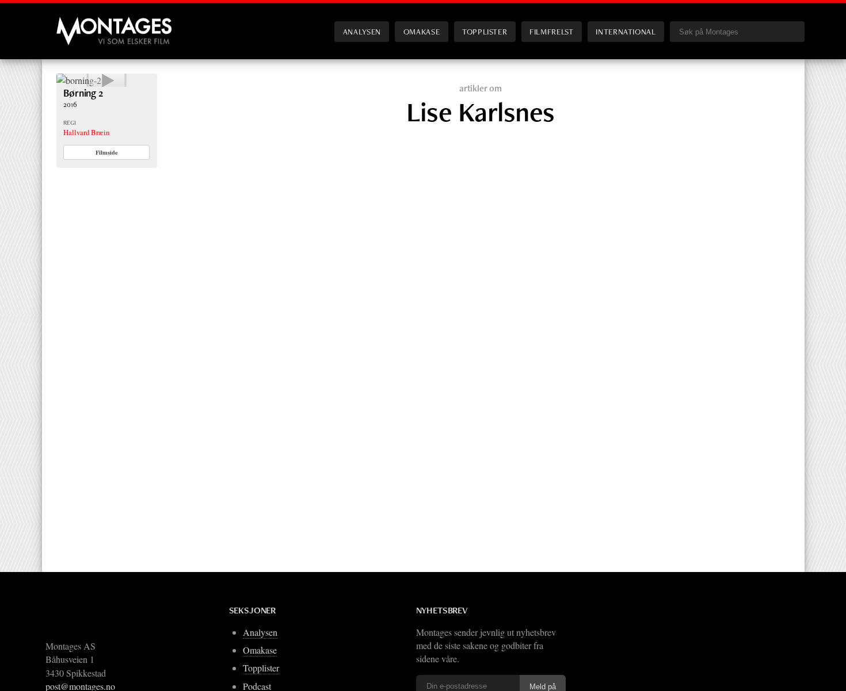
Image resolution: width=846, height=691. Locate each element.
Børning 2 (82, 92)
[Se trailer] (78, 80)
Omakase (421, 31)
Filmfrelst (551, 31)
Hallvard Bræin (86, 132)
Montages (75, 22)
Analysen (362, 31)
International (626, 31)
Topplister (484, 31)
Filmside (107, 152)
